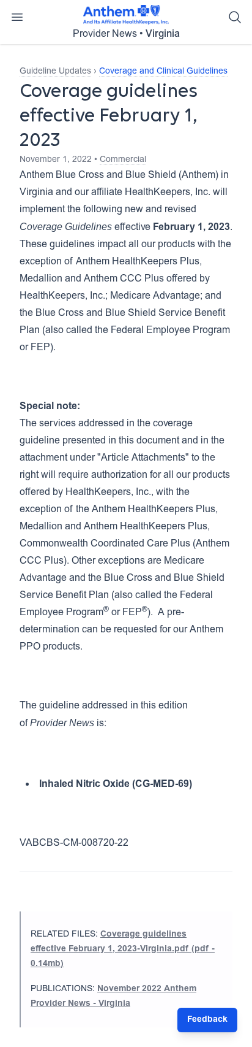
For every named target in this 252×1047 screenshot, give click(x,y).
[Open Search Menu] (235, 17)
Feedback (207, 1020)
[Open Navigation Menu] (17, 17)
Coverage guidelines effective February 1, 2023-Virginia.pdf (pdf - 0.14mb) (123, 949)
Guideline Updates (55, 71)
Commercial (123, 160)
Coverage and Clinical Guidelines (163, 71)
